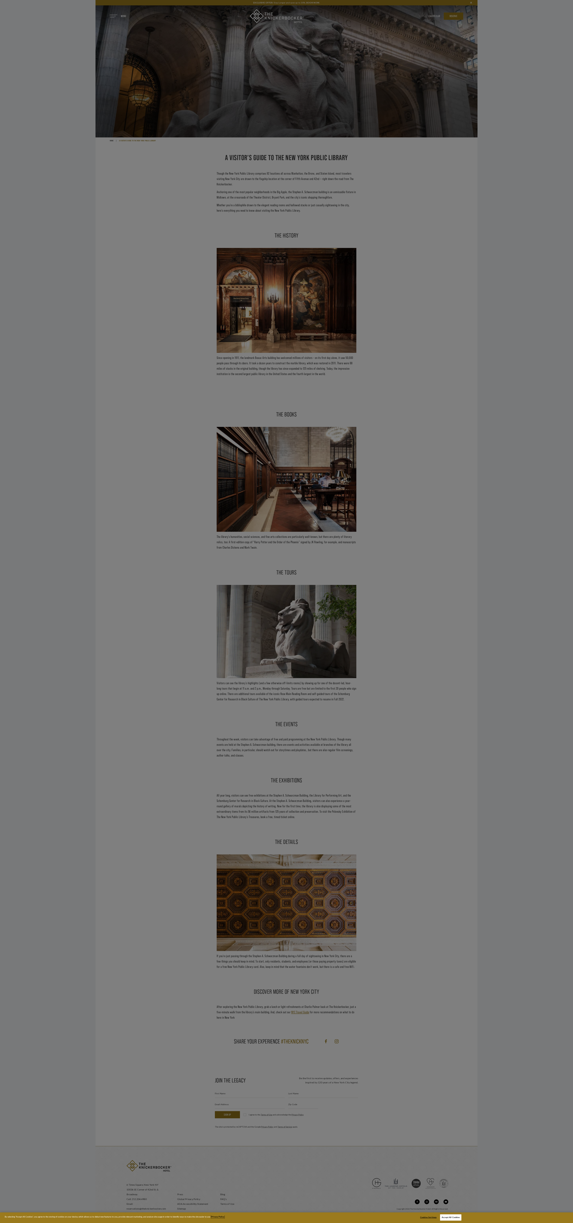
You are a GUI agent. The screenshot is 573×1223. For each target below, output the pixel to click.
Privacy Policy (217, 1217)
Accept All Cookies (451, 1217)
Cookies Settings (428, 1217)
